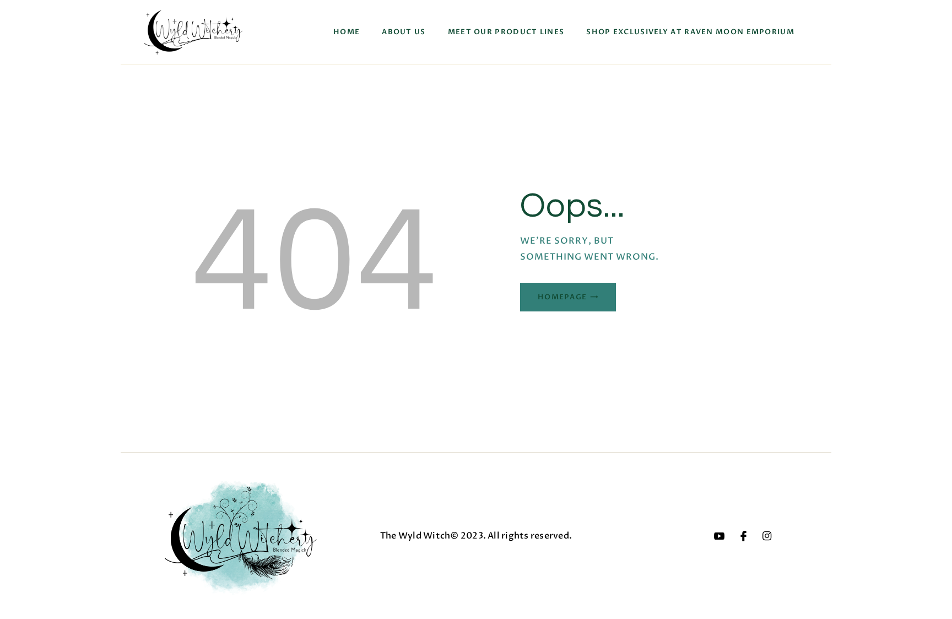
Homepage (562, 297)
